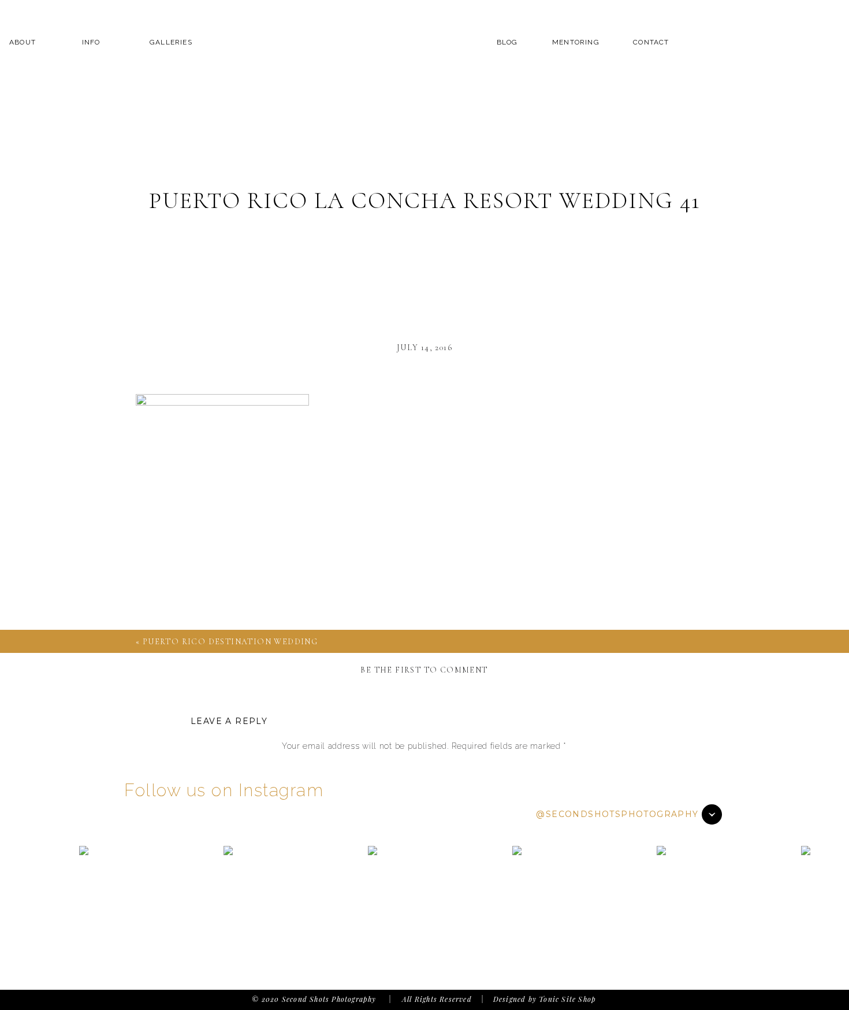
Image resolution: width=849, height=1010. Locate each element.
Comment (423, 768)
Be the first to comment (423, 670)
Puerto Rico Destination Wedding (230, 642)
